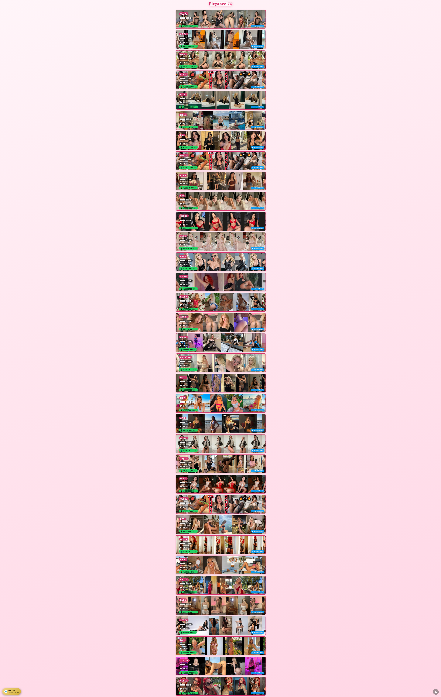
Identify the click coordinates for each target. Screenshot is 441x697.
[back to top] (436, 692)
